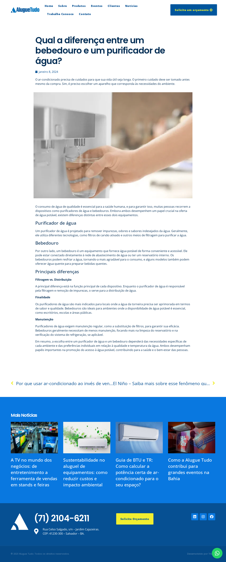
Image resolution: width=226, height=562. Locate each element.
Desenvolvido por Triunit (201, 553)
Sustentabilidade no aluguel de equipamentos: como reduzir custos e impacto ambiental (85, 472)
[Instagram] (203, 516)
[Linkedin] (194, 516)
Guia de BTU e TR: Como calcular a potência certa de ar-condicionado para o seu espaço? (137, 472)
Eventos (97, 6)
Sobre (62, 6)
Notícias (131, 6)
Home (49, 6)
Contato (85, 14)
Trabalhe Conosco (60, 14)
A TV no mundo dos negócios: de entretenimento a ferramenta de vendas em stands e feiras (34, 472)
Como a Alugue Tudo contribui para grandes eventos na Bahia (190, 469)
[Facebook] (211, 516)
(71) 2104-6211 (61, 518)
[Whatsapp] (217, 553)
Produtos (79, 6)
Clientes (114, 6)
